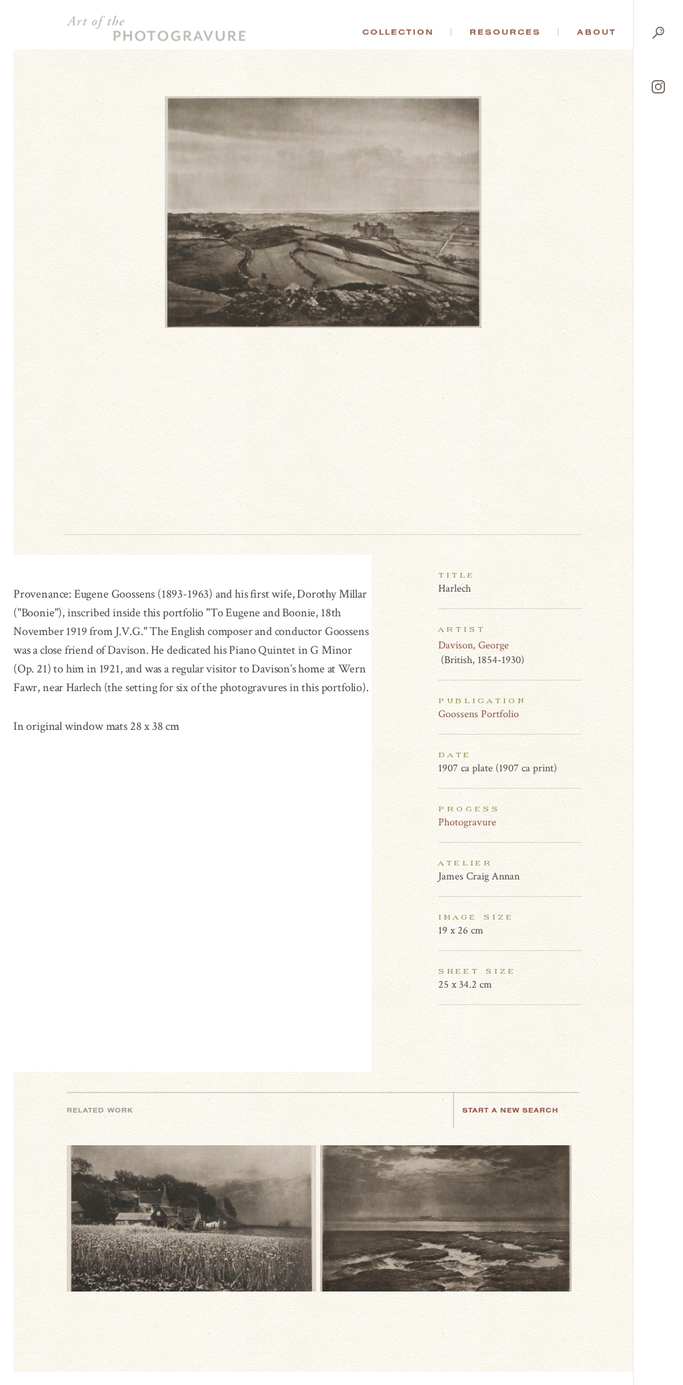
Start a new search (510, 1110)
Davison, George (473, 645)
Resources (505, 32)
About (596, 32)
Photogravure (467, 822)
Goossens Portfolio (478, 714)
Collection (398, 32)
